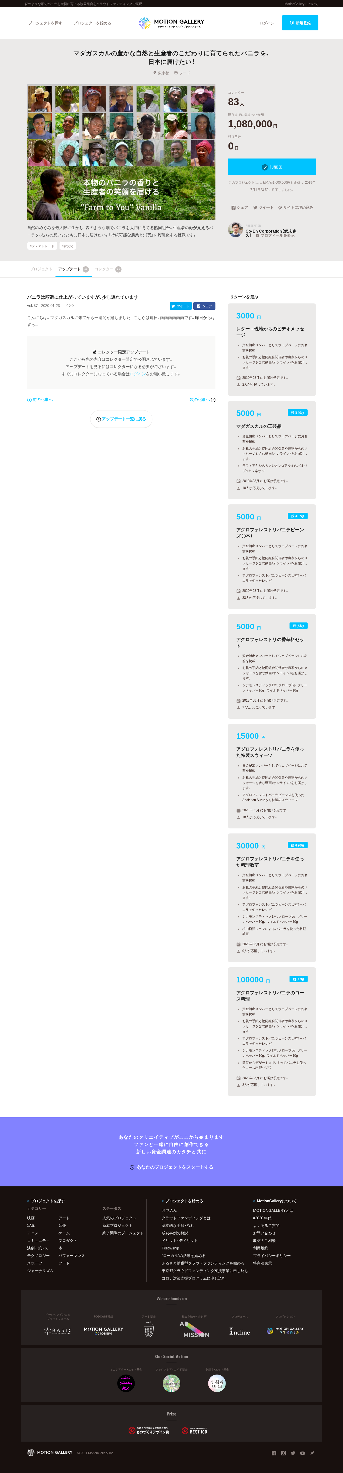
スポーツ (34, 1263)
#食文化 (67, 245)
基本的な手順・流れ (178, 1225)
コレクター (107, 269)
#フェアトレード (42, 245)
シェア (242, 207)
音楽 (62, 1225)
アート (64, 1218)
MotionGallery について (301, 3)
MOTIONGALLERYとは (273, 1210)
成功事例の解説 (175, 1233)
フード (184, 73)
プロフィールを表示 (278, 235)
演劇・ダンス (37, 1248)
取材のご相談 (264, 1240)
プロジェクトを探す (45, 23)
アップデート (72, 269)
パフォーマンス (72, 1255)
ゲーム (64, 1233)
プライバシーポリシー (272, 1255)
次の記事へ (200, 399)
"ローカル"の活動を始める (184, 1255)
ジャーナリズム (40, 1270)
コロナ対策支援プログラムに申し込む (194, 1278)
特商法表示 (262, 1263)
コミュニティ (38, 1240)
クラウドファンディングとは (186, 1218)
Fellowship (170, 1248)
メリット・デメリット (180, 1240)
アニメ (32, 1233)
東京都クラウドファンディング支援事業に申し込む (201, 1270)
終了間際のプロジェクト (121, 1233)
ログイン (266, 23)
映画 (31, 1218)
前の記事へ (43, 399)
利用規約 (260, 1248)
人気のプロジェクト (119, 1218)
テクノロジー (38, 1255)
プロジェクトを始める (92, 23)
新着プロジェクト (117, 1225)
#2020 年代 (262, 1218)
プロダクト (68, 1240)
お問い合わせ (264, 1233)
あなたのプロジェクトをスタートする (175, 1166)
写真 (31, 1225)
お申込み (169, 1210)
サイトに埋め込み (298, 207)
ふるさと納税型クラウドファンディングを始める (201, 1263)
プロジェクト (41, 269)
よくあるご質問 (266, 1225)
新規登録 (303, 23)
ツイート (266, 207)
